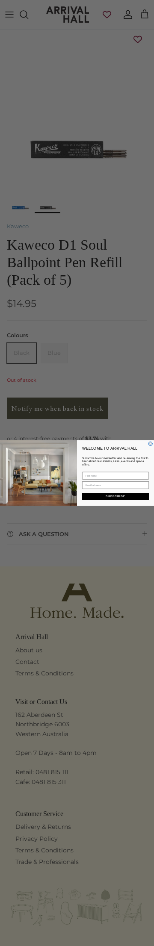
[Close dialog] (150, 443)
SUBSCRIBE (115, 496)
